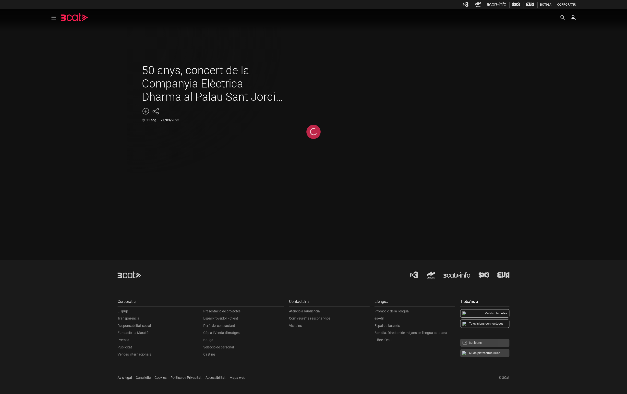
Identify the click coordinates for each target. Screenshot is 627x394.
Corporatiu (566, 4)
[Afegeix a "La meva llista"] (146, 111)
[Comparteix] (155, 111)
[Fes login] (573, 18)
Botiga (545, 4)
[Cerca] (564, 18)
